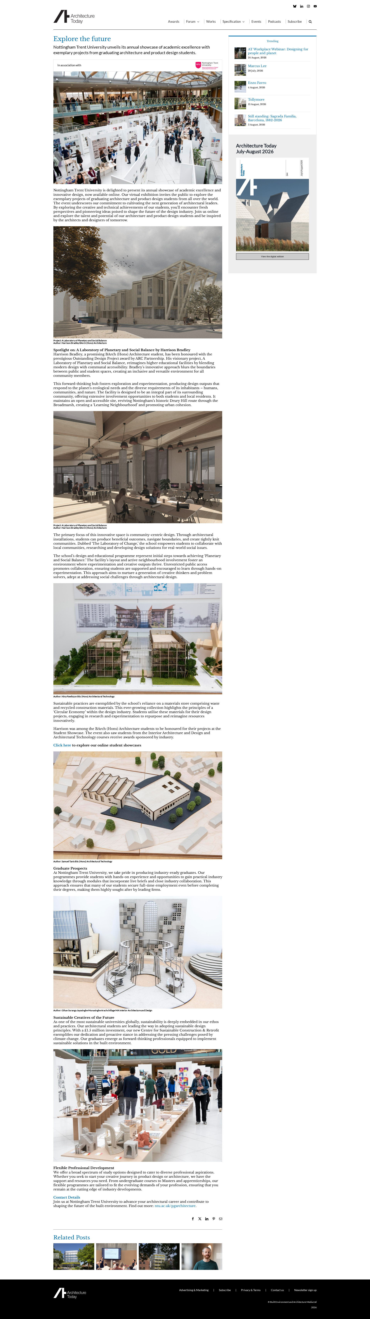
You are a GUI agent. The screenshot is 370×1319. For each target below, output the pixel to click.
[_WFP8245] (137, 1051)
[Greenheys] (73, 1245)
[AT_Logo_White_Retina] (69, 1289)
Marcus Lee (257, 66)
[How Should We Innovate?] (116, 1245)
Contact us (277, 1290)
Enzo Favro (257, 83)
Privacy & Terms (251, 1290)
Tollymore (256, 99)
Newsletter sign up (305, 1290)
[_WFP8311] (137, 73)
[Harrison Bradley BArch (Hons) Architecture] (137, 413)
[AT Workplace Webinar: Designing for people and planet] (159, 1245)
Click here (62, 745)
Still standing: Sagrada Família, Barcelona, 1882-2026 (272, 118)
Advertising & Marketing (194, 1290)
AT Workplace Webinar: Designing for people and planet (278, 51)
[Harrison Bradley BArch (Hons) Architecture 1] (137, 228)
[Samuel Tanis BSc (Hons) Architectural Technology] (137, 753)
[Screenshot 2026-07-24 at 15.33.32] (272, 159)
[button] (310, 21)
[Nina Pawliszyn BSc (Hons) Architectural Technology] (137, 585)
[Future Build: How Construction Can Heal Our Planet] (202, 1245)
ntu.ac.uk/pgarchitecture (175, 1206)
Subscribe (225, 1290)
